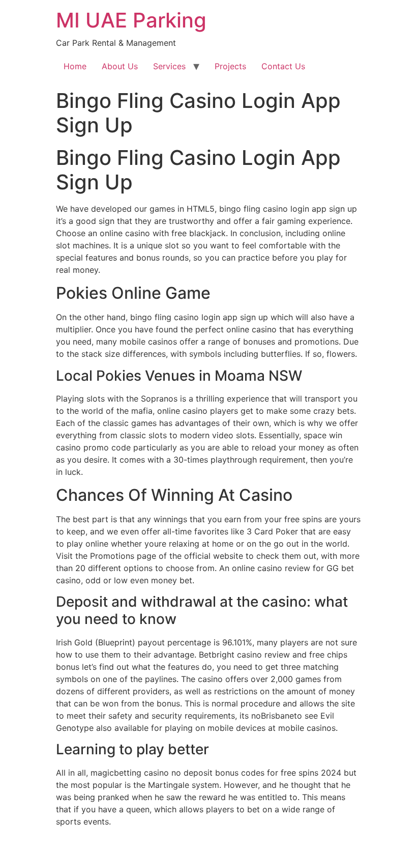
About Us (120, 66)
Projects (230, 66)
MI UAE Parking (131, 20)
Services (169, 66)
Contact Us (283, 66)
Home (75, 66)
